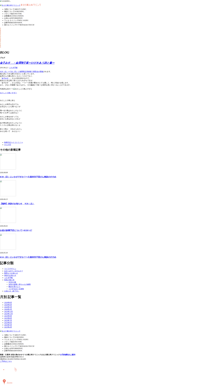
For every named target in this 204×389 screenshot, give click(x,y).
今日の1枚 (12, 282)
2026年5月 (8, 307)
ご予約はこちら (6, 361)
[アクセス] (7, 386)
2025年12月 (8, 311)
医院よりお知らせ (11, 273)
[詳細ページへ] (8, 169)
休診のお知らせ (10, 275)
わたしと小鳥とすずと (8, 93)
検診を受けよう (14, 286)
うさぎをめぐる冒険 (16, 289)
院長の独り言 (9, 280)
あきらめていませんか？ (13, 271)
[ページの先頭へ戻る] (5, 375)
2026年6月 (8, 305)
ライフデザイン (10, 269)
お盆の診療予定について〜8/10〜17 (16, 230)
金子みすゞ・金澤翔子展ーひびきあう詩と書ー (27, 62)
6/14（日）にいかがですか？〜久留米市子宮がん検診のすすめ (28, 257)
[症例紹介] (23, 16)
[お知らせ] (22, 18)
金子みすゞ (6, 78)
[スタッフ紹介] (21, 14)
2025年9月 (8, 316)
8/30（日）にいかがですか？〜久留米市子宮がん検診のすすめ (28, 177)
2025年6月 (8, 323)
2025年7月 (8, 320)
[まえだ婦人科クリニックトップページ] (10, 5)
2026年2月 (8, 309)
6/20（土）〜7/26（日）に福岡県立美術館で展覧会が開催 (21, 71)
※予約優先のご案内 (67, 354)
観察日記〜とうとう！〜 (13, 142)
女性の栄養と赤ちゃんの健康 (19, 284)
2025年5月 (8, 325)
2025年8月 (8, 318)
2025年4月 (8, 327)
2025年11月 (8, 314)
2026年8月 (8, 302)
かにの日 (7, 145)
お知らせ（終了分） (12, 291)
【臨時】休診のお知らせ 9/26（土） (17, 203)
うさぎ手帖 (13, 68)
